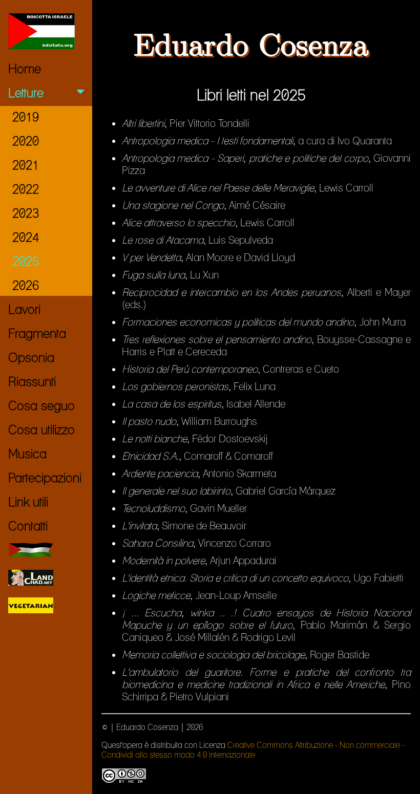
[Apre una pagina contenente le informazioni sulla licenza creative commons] (123, 781)
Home (24, 68)
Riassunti (32, 381)
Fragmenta (37, 333)
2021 (25, 165)
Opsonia (31, 357)
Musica (27, 453)
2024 (25, 237)
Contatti (28, 525)
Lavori (24, 309)
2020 (25, 140)
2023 (25, 213)
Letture (26, 92)
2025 (25, 261)
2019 (25, 116)
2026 (25, 285)
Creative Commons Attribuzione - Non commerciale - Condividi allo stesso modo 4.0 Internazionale (253, 750)
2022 (25, 189)
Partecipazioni (44, 477)
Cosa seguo (41, 405)
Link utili (28, 501)
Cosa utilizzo (41, 429)
